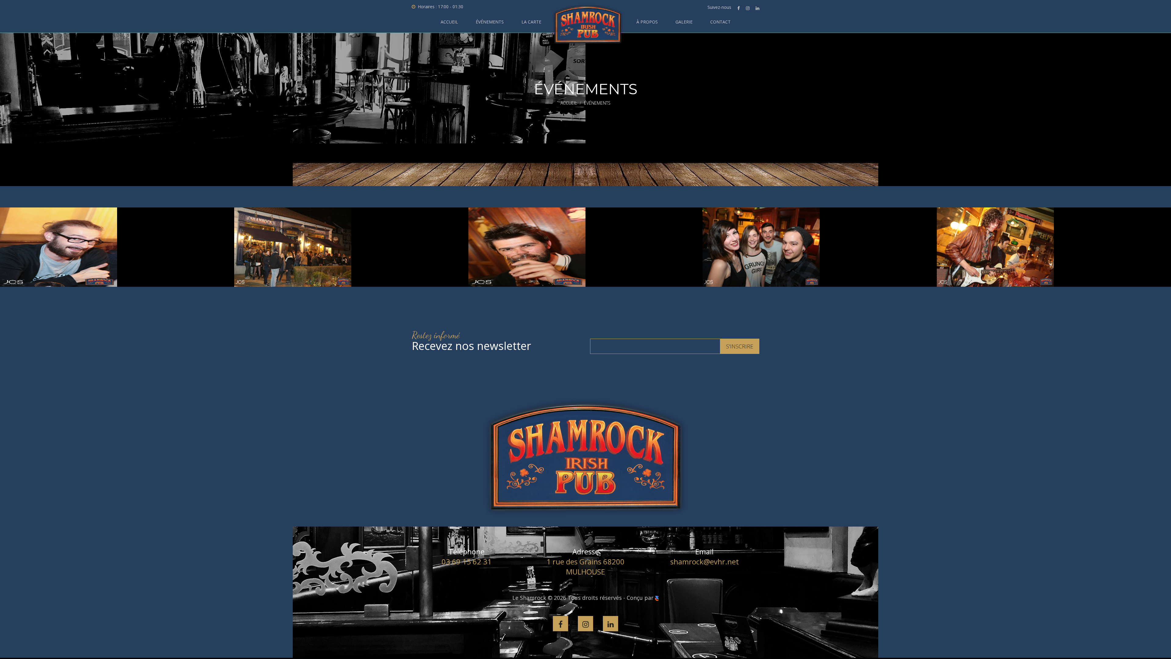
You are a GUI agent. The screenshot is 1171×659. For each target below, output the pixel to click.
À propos (647, 22)
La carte (531, 22)
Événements (490, 22)
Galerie (684, 22)
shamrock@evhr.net (704, 561)
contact (720, 22)
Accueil (449, 22)
